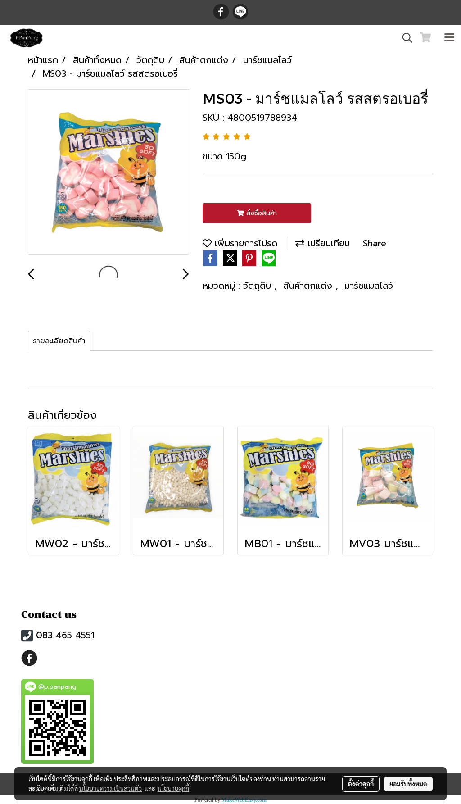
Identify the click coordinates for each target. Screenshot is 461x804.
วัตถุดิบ (258, 285)
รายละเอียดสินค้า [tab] (59, 341)
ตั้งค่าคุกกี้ (361, 784)
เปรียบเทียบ (327, 243)
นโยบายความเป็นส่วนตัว (110, 788)
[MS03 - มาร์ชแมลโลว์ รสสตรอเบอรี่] (108, 172)
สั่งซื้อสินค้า (260, 213)
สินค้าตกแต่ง (309, 285)
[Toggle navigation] (449, 38)
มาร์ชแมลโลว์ (368, 285)
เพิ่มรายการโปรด (244, 243)
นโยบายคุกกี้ (173, 788)
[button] (404, 38)
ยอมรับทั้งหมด (408, 784)
